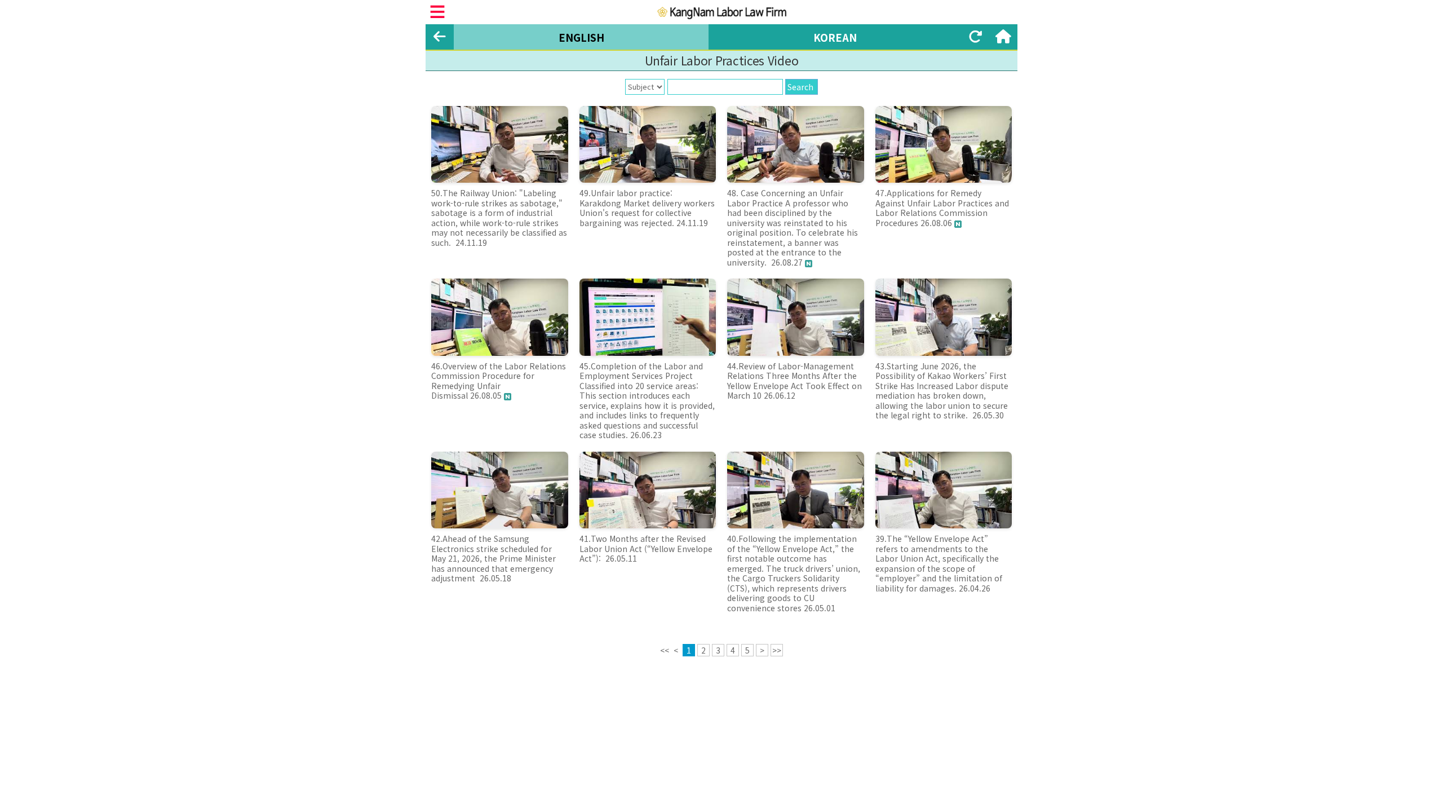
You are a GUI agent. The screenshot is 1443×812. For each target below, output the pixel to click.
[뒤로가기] (439, 37)
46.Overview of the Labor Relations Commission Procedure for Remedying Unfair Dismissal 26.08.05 (498, 380)
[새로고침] (975, 37)
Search (800, 86)
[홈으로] (1003, 37)
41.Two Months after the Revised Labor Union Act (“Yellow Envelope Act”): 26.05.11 (645, 548)
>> (776, 650)
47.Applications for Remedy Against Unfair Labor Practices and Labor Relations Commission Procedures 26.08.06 (942, 207)
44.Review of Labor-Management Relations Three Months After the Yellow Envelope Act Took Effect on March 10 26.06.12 (794, 380)
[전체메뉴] (437, 12)
